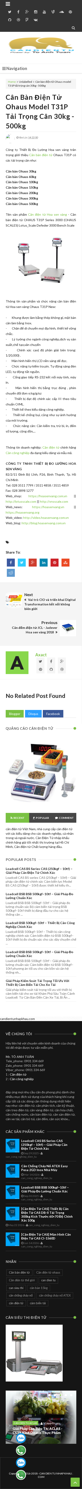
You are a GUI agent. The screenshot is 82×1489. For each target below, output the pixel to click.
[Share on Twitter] (22, 563)
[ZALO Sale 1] (21, 1438)
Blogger (14, 714)
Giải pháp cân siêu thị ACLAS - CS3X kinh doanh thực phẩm (37, 1431)
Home (12, 81)
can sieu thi (16, 1288)
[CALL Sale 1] (21, 1450)
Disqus (33, 714)
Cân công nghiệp (18, 453)
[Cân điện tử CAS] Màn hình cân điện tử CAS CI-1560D (46, 1236)
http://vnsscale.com (54, 501)
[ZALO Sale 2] (21, 1463)
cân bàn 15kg (39, 1288)
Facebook (53, 714)
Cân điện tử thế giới (22, 1280)
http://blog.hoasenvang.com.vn (44, 523)
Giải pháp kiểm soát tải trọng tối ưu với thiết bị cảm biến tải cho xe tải (37, 983)
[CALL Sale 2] (21, 1475)
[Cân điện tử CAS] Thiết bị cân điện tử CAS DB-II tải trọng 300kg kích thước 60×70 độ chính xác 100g (47, 1214)
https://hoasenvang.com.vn (47, 496)
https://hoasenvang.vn (48, 507)
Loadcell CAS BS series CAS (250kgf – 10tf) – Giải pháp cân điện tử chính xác (39, 870)
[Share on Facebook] (11, 563)
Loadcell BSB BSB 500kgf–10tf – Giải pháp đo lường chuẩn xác (45, 1189)
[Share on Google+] (33, 563)
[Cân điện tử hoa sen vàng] (41, 805)
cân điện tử (16, 1303)
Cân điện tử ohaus (48, 1272)
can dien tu (48, 1280)
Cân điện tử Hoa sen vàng (47, 214)
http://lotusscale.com (21, 501)
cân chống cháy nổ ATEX (55, 1295)
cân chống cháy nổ (21, 1295)
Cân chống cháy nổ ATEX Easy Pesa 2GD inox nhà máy (44, 1168)
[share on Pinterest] (55, 563)
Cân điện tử (50, 447)
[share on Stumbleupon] (65, 563)
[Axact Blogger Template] (41, 47)
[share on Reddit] (11, 573)
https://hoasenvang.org (22, 512)
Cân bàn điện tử (40, 155)
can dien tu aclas (25, 1423)
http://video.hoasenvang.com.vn (46, 518)
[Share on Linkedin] (44, 563)
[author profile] (10, 142)
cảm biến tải (38, 1303)
